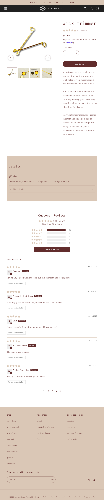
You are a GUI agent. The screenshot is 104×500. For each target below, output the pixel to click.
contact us (71, 427)
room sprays (12, 445)
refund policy (72, 439)
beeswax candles (13, 427)
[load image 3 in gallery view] (35, 73)
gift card (10, 458)
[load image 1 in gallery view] (12, 73)
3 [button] (52, 391)
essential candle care (45, 427)
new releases (12, 433)
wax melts (11, 439)
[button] (6, 8)
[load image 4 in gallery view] (47, 73)
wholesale (11, 464)
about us (70, 421)
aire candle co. (20, 497)
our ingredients (43, 433)
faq (38, 439)
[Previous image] (11, 57)
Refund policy (48, 497)
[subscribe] (52, 479)
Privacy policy (61, 497)
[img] (13, 267)
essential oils (12, 451)
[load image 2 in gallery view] (23, 73)
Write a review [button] (52, 250)
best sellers (11, 421)
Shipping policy (89, 497)
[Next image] (48, 57)
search (39, 421)
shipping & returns (75, 433)
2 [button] (48, 391)
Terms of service (75, 497)
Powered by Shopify (33, 497)
